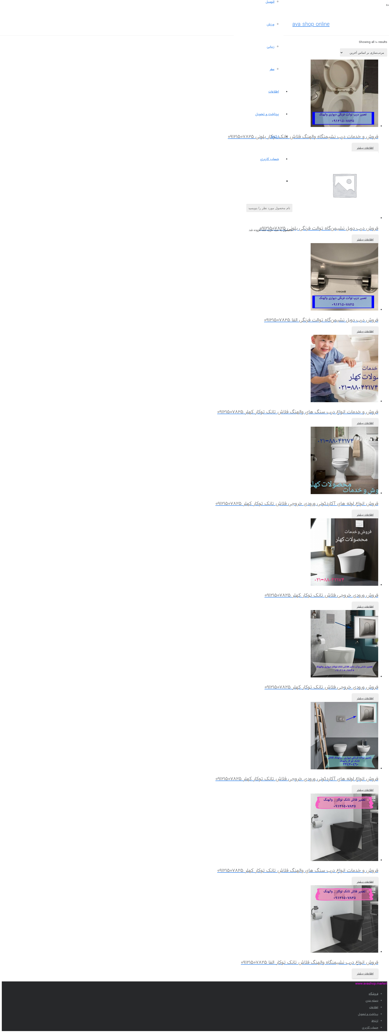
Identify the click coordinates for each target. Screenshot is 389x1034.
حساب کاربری (370, 1027)
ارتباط (374, 1020)
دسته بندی (372, 1000)
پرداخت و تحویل (368, 1014)
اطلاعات (373, 1007)
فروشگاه (373, 994)
